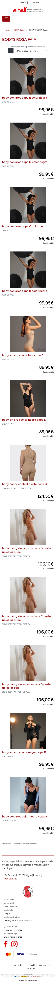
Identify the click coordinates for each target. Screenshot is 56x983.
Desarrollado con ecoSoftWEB (28, 980)
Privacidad (22, 965)
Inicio (7, 29)
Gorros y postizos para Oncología (18, 920)
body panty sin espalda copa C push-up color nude (26, 618)
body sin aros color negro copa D (24, 419)
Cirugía (7, 913)
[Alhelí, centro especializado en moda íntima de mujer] (28, 9)
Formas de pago (10, 933)
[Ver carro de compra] (52, 18)
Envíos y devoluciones (13, 937)
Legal (13, 965)
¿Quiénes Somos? (11, 926)
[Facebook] (5, 943)
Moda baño (8, 910)
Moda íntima (9, 899)
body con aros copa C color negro (24, 226)
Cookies (33, 965)
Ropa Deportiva (10, 906)
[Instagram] (14, 943)
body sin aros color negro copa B (24, 752)
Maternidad (9, 903)
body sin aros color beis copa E (22, 355)
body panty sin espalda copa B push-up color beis (26, 685)
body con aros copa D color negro (25, 162)
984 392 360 (10, 878)
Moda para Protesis (12, 917)
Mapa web (43, 965)
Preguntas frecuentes (13, 930)
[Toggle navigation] (6, 19)
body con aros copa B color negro (24, 291)
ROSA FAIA (19, 29)
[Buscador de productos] (48, 18)
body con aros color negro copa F (24, 816)
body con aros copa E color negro (24, 97)
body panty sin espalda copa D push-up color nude (26, 550)
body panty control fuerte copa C (24, 484)
